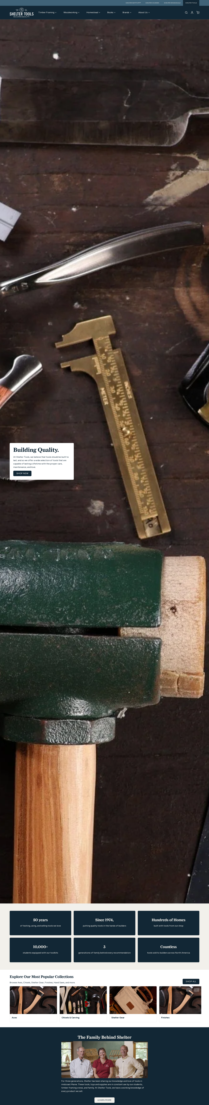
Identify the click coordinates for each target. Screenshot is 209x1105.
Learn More (104, 1100)
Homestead (92, 12)
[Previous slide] (189, 990)
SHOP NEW (22, 473)
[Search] (185, 12)
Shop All (191, 981)
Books (110, 12)
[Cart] (196, 12)
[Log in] (191, 12)
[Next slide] (196, 990)
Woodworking (70, 12)
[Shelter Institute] (22, 12)
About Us (143, 12)
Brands (126, 12)
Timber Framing (46, 12)
